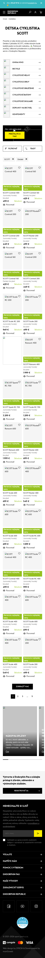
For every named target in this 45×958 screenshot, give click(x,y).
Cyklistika (12, 19)
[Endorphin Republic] (13, 12)
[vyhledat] (30, 12)
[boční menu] (4, 12)
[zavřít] (41, 3)
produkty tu (32, 3)
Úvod (5, 19)
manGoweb (8, 951)
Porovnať (10, 205)
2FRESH (19, 948)
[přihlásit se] (35, 12)
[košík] (41, 12)
